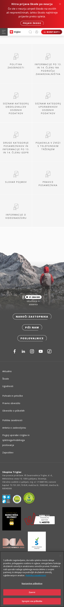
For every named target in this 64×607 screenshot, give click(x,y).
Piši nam (32, 327)
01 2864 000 (34, 297)
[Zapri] (60, 555)
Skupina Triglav (12, 472)
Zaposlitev (7, 452)
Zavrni (32, 592)
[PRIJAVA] (37, 32)
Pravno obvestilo (11, 403)
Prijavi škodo (32, 23)
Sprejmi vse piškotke (32, 601)
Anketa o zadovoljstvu (14, 427)
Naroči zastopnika (32, 316)
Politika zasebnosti (12, 420)
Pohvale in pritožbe (12, 395)
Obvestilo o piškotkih (13, 410)
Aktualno (7, 371)
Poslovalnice (32, 338)
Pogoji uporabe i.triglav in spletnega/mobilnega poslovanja (16, 440)
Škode (5, 378)
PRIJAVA (37, 32)
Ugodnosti (7, 386)
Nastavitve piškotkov (32, 583)
